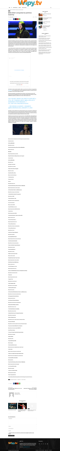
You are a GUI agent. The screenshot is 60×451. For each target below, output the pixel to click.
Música (11, 9)
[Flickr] (43, 444)
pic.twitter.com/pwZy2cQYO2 (18, 103)
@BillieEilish (29, 100)
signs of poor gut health (41, 40)
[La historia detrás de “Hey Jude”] (12, 406)
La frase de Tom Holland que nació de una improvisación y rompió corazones (45, 53)
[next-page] (10, 413)
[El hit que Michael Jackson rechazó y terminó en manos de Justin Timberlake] (22, 406)
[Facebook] (14, 19)
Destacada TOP (19, 379)
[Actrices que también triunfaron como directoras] (41, 18)
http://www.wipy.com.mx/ (17, 394)
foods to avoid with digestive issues (43, 49)
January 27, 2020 (26, 108)
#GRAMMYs (11, 102)
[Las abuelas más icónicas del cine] (41, 14)
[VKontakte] (47, 444)
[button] (51, 8)
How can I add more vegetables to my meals (44, 45)
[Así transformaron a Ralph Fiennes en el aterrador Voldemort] (41, 26)
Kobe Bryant (10, 90)
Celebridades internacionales (13, 379)
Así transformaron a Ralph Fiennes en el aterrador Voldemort (46, 27)
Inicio (9, 9)
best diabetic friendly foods (42, 47)
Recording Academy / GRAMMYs (24, 86)
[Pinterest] (17, 19)
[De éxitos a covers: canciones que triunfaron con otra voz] (32, 406)
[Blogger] (39, 444)
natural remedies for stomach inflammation (44, 42)
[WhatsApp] (19, 19)
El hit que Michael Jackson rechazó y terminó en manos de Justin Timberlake (22, 411)
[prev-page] (8, 413)
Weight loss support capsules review (43, 52)
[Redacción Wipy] (11, 394)
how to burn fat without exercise (42, 38)
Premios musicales (23, 379)
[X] (16, 19)
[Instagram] (45, 444)
